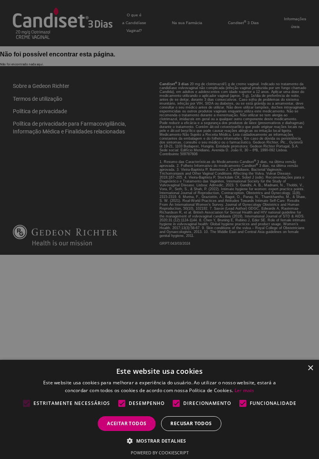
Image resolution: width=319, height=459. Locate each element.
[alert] (159, 229)
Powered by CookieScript (160, 452)
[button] (159, 440)
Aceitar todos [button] (126, 423)
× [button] (310, 368)
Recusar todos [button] (191, 423)
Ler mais (244, 390)
